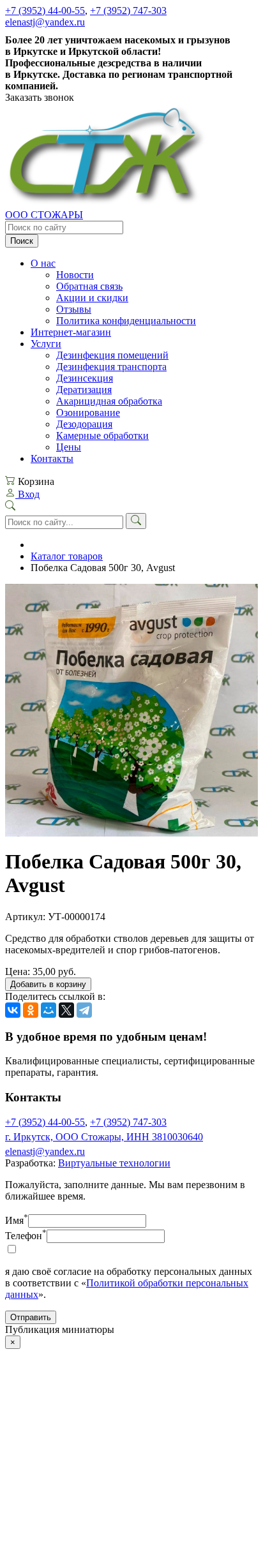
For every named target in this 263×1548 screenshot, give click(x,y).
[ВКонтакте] (12, 1010)
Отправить (30, 1317)
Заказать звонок (39, 97)
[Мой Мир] (48, 1010)
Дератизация (84, 389)
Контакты (52, 458)
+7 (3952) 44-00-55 (45, 10)
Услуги (46, 343)
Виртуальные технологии (114, 1162)
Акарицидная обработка (109, 401)
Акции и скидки (92, 297)
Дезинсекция (84, 378)
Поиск (21, 241)
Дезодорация (84, 424)
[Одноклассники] (30, 1010)
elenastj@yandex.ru (45, 22)
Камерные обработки (102, 435)
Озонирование (88, 412)
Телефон (26, 1235)
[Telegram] (84, 1010)
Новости (75, 274)
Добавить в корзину (48, 984)
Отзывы (73, 309)
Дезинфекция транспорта (111, 366)
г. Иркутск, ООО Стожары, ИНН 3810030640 (104, 1136)
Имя (16, 1220)
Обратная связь (89, 286)
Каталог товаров (67, 556)
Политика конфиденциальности (126, 320)
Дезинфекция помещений (112, 355)
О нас (43, 263)
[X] (66, 1010)
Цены (68, 447)
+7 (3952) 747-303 (128, 10)
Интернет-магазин (71, 332)
